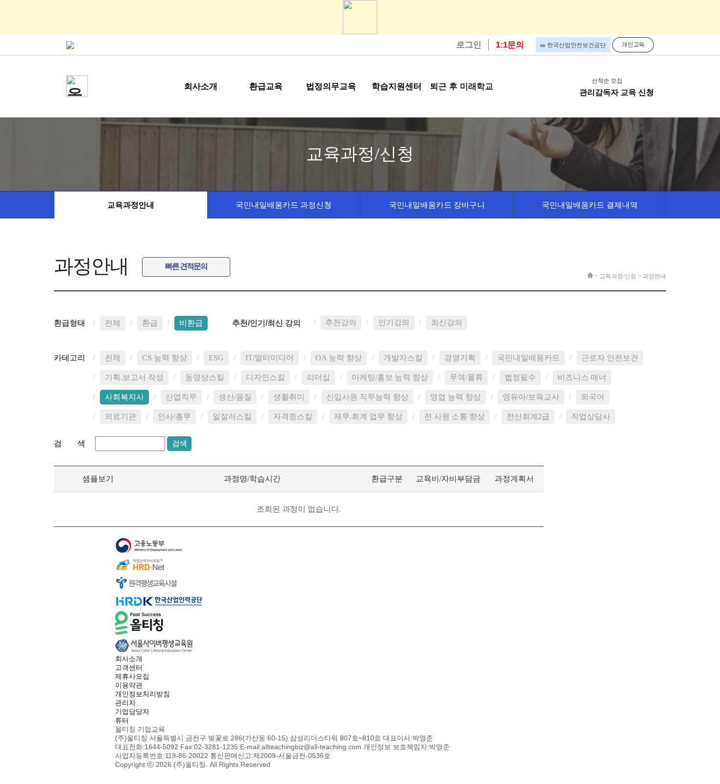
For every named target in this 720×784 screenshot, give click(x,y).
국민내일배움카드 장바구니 (437, 205)
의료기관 (120, 416)
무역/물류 (466, 377)
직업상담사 (590, 416)
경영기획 (460, 358)
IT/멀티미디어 (269, 358)
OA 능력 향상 (338, 358)
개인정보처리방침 (142, 694)
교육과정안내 (130, 205)
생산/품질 (235, 397)
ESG (216, 358)
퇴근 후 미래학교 (461, 86)
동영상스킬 (204, 377)
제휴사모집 (132, 676)
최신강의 (446, 322)
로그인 (468, 44)
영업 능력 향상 (455, 397)
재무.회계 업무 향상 (368, 416)
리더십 (318, 377)
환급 (150, 323)
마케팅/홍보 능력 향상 (390, 377)
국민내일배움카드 (528, 358)
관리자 (125, 703)
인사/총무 (174, 416)
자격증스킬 (292, 416)
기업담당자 (132, 711)
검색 (179, 443)
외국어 (592, 397)
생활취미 (289, 397)
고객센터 (129, 667)
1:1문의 (510, 44)
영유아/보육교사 (531, 397)
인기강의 (393, 322)
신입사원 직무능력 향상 (367, 397)
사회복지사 (124, 397)
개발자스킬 (403, 358)
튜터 (122, 720)
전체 (112, 323)
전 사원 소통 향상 (454, 416)
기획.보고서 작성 (134, 377)
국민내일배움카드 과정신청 (284, 205)
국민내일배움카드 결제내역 (590, 205)
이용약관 (129, 685)
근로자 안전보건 (609, 358)
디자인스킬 (265, 377)
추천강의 (341, 322)
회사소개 (129, 659)
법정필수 (520, 377)
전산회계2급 (528, 416)
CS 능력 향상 (164, 358)
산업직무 (181, 397)
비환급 (191, 323)
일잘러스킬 (232, 416)
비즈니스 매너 (581, 377)
